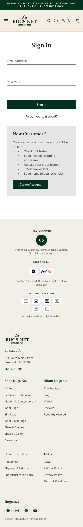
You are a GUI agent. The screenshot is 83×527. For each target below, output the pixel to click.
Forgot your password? (41, 116)
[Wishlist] (70, 20)
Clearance (10, 440)
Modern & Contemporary (20, 401)
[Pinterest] (26, 510)
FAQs (47, 461)
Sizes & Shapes (14, 427)
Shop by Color (13, 433)
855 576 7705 (13, 368)
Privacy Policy (53, 474)
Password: (14, 81)
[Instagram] (17, 510)
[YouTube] (35, 510)
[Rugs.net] (41, 338)
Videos (48, 401)
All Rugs (9, 388)
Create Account (30, 184)
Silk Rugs (10, 414)
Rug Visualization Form (19, 474)
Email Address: (17, 60)
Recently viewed (55, 414)
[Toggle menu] (6, 20)
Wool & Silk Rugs (15, 420)
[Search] (49, 20)
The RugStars (52, 388)
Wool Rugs (11, 407)
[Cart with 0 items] (77, 20)
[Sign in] (63, 20)
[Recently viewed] (56, 20)
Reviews (49, 407)
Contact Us (11, 461)
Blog (47, 395)
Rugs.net (11, 501)
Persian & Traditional (17, 395)
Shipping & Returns (16, 468)
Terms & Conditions (56, 481)
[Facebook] (8, 510)
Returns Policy (53, 468)
